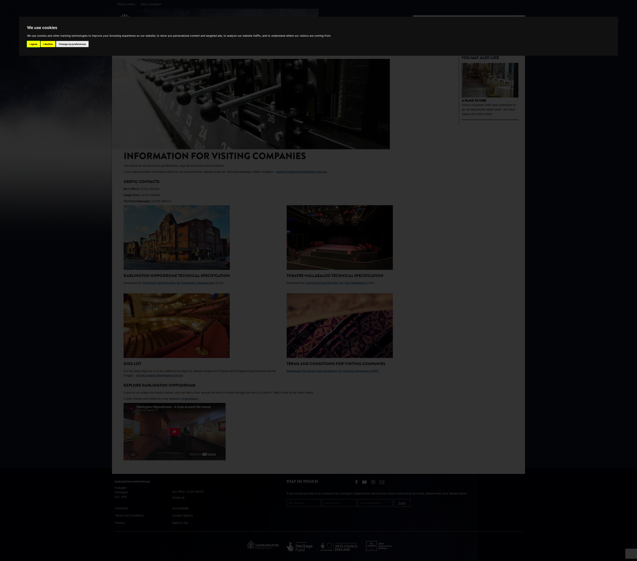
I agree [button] (33, 44)
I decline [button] (48, 44)
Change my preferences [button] (72, 44)
